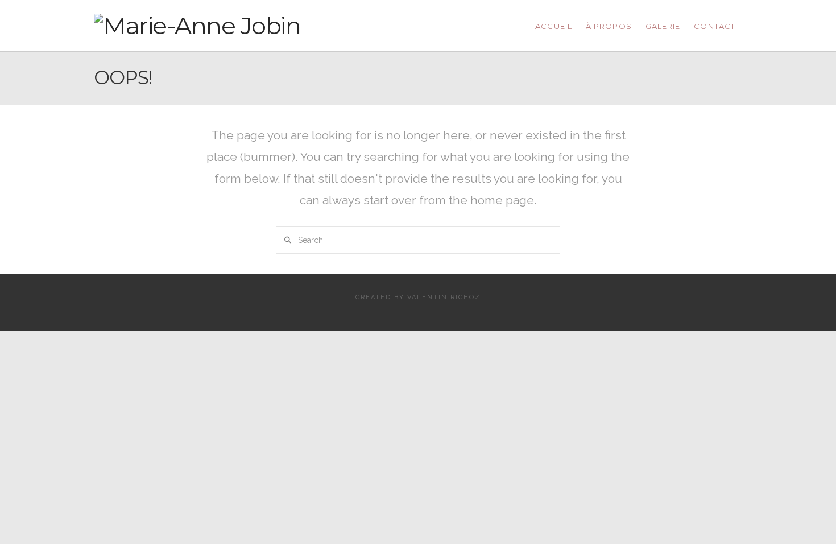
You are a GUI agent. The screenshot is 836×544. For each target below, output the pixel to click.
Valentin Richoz (444, 297)
